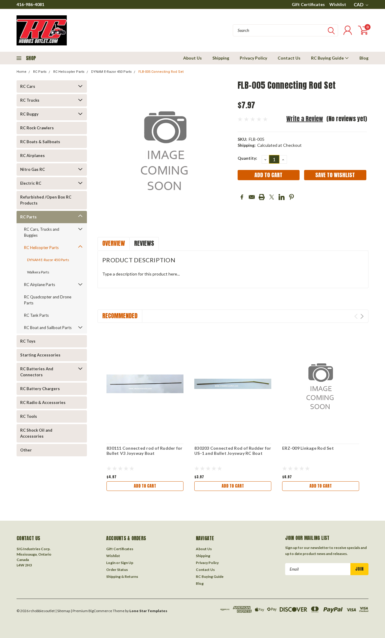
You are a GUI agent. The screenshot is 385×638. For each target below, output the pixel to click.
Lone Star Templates (148, 611)
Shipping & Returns (122, 576)
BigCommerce (100, 611)
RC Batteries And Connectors (36, 371)
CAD (359, 4)
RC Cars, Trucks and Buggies (41, 232)
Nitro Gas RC (32, 169)
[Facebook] (242, 197)
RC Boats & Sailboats (40, 141)
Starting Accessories (40, 355)
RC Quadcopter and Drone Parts (47, 299)
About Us (192, 57)
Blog (363, 57)
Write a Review (304, 118)
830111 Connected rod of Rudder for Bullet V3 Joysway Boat (144, 450)
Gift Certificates (308, 4)
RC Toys (27, 341)
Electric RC (30, 183)
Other (26, 450)
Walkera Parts (38, 272)
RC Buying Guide (328, 57)
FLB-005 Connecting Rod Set (160, 72)
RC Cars (27, 86)
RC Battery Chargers (40, 388)
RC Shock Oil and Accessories (36, 433)
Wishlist (337, 4)
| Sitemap (62, 611)
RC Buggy (29, 114)
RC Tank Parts (36, 315)
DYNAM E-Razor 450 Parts (111, 72)
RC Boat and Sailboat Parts (48, 327)
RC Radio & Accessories (43, 402)
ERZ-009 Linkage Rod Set (308, 448)
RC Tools (28, 416)
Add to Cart (145, 486)
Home (21, 72)
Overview (113, 243)
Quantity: (247, 158)
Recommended (119, 315)
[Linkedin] (282, 197)
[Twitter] (272, 197)
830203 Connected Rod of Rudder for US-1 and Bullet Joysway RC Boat (232, 450)
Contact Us (289, 57)
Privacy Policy (253, 57)
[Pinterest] (291, 197)
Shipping (220, 57)
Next (362, 316)
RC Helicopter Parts (69, 72)
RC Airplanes (32, 155)
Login (111, 562)
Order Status (117, 569)
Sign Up (127, 562)
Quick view (145, 384)
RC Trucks (29, 100)
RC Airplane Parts (39, 284)
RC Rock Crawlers (37, 127)
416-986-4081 (30, 4)
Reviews (144, 243)
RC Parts (40, 72)
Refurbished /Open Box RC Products (45, 200)
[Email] (252, 197)
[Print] (262, 197)
